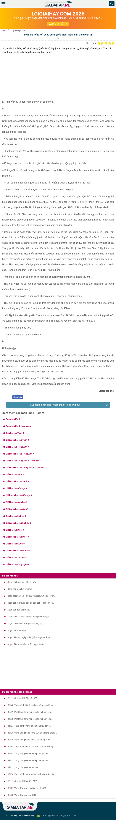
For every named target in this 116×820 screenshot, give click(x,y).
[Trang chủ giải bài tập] (58, 6)
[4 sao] (109, 43)
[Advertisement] (58, 78)
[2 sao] (102, 43)
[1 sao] (99, 43)
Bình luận (18, 397)
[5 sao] (113, 43)
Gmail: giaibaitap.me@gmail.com (58, 815)
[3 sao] (106, 43)
